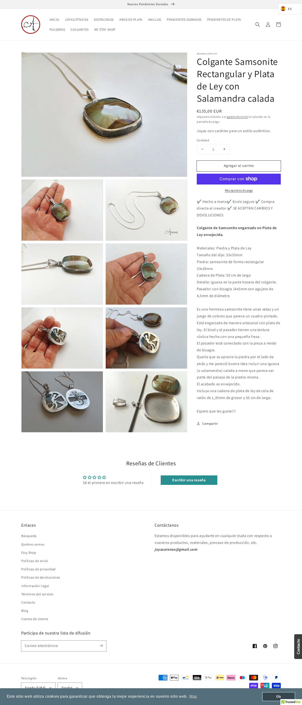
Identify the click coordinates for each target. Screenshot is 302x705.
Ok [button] (278, 696)
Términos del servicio (37, 594)
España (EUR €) (35, 688)
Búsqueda (29, 536)
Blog (24, 610)
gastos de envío (237, 116)
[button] (257, 24)
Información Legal (35, 586)
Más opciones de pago (239, 190)
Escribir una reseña (189, 480)
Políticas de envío (34, 561)
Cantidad (203, 140)
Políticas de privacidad (38, 569)
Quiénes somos (33, 544)
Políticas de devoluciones (40, 577)
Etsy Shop (28, 552)
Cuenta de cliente (34, 619)
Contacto (28, 602)
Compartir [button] (210, 423)
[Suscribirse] (101, 646)
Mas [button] (193, 696)
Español (67, 688)
